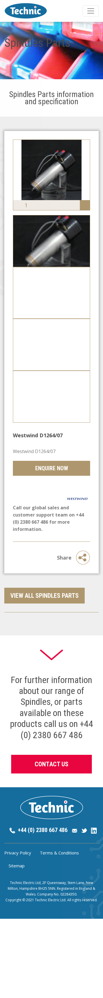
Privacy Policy (17, 853)
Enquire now (51, 468)
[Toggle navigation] (91, 11)
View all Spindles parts (44, 595)
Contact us (51, 764)
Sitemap (17, 866)
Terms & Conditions (59, 853)
